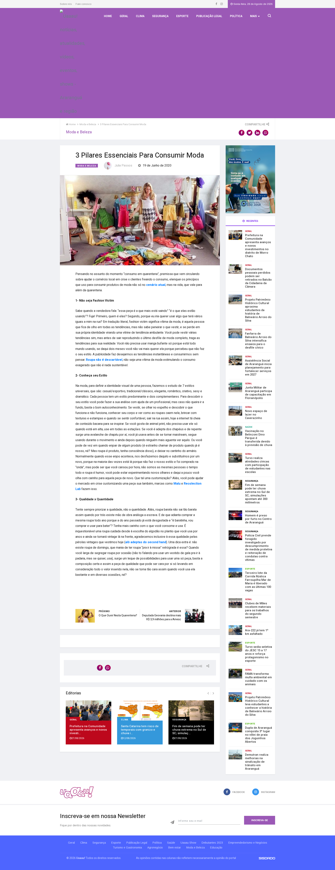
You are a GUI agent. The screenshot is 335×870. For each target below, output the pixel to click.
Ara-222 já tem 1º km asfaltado (256, 632)
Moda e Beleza (86, 165)
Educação (216, 847)
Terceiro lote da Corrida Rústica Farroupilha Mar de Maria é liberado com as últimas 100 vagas (258, 581)
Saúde (248, 427)
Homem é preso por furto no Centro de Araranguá (258, 519)
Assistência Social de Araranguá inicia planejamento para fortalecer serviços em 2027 (258, 367)
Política (236, 16)
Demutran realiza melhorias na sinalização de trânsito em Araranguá (256, 762)
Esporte (182, 16)
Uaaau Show (188, 842)
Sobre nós (66, 4)
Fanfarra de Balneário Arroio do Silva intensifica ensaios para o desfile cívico (258, 340)
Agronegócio (155, 847)
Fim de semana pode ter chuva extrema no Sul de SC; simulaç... (189, 729)
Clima (140, 16)
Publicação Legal (209, 16)
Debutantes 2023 (212, 842)
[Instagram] (221, 4)
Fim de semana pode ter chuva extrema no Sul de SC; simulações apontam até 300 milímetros (257, 494)
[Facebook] (216, 4)
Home (108, 16)
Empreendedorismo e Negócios (247, 842)
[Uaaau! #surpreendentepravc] (72, 62)
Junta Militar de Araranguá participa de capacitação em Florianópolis (258, 392)
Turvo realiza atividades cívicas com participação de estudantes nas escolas (257, 465)
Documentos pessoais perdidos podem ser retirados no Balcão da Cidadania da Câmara (258, 278)
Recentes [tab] (252, 221)
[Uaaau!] (77, 792)
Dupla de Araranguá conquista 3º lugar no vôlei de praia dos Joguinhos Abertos (258, 735)
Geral (124, 16)
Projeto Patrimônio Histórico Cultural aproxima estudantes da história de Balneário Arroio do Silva (258, 310)
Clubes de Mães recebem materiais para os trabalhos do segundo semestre (258, 610)
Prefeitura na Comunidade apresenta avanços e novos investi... (88, 729)
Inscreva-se (259, 820)
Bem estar (174, 847)
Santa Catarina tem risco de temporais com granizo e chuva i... (140, 729)
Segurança (160, 16)
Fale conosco (84, 4)
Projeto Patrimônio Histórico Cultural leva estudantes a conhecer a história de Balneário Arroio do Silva (258, 706)
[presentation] (208, 693)
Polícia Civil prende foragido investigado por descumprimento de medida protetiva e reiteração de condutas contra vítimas (258, 547)
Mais (253, 16)
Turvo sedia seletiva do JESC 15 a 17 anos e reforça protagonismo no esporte (258, 654)
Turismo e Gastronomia (127, 847)
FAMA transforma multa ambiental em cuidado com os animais (258, 679)
